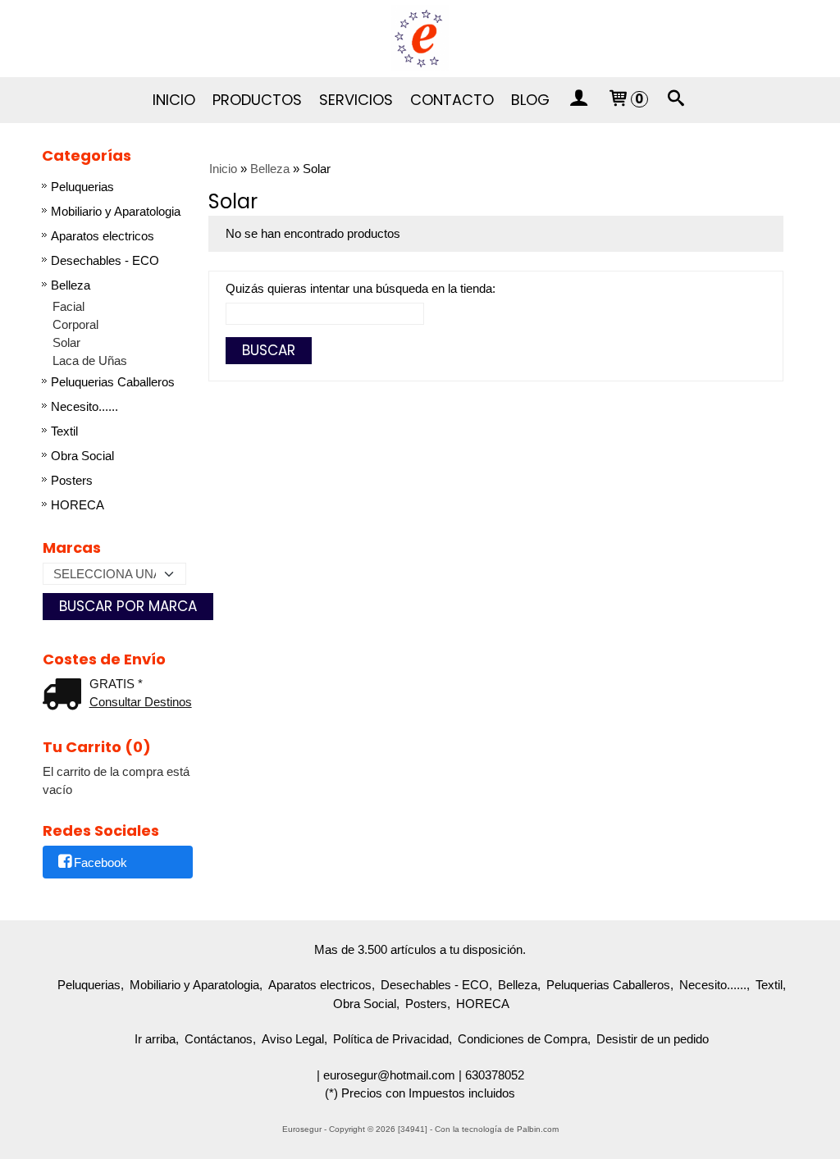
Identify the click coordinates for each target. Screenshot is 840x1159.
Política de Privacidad (391, 1039)
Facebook (100, 863)
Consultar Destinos (140, 702)
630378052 (494, 1075)
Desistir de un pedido (652, 1039)
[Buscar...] (677, 100)
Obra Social (82, 456)
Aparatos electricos (102, 236)
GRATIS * (116, 684)
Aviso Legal (293, 1039)
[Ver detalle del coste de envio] (66, 696)
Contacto (452, 99)
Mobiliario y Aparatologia (115, 211)
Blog (530, 99)
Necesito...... (84, 406)
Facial (68, 306)
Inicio (174, 99)
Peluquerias (82, 187)
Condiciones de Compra (522, 1039)
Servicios (356, 99)
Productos (257, 99)
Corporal (75, 324)
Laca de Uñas (89, 360)
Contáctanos (219, 1039)
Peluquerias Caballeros (113, 382)
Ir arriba (155, 1039)
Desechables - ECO (105, 260)
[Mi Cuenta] (578, 100)
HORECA (77, 505)
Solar (66, 342)
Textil (64, 431)
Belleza (70, 285)
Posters (72, 480)
